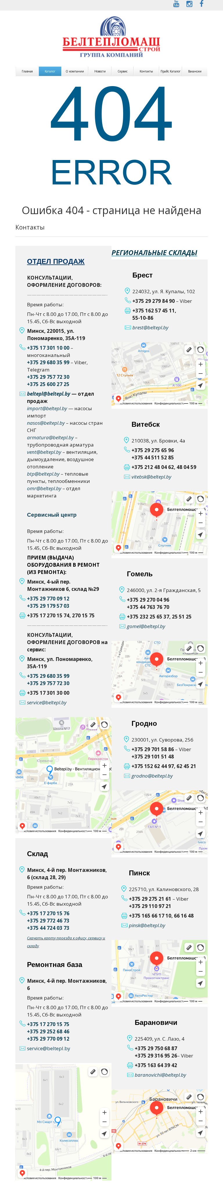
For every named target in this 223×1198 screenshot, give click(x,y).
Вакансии (195, 71)
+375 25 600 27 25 (48, 384)
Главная (27, 71)
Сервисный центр (52, 515)
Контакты (146, 71)
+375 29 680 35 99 (48, 362)
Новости (100, 71)
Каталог (50, 71)
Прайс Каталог (171, 71)
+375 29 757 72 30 (48, 377)
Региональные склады (154, 252)
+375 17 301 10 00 (48, 347)
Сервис (122, 71)
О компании (75, 71)
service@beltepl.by (48, 1048)
